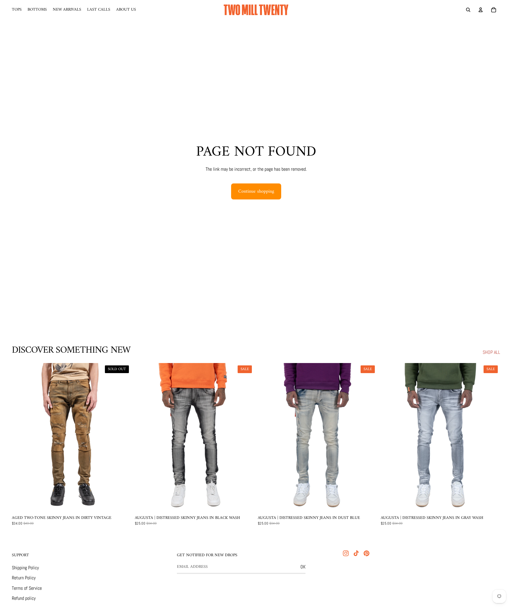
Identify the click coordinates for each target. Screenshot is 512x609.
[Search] (468, 9)
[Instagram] (345, 553)
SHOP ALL (491, 352)
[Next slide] (122, 437)
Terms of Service (27, 588)
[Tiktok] (356, 553)
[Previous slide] (21, 437)
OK (302, 567)
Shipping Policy (25, 568)
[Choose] (245, 503)
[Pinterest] (366, 553)
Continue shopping (256, 191)
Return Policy (24, 578)
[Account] (480, 9)
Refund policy (24, 598)
